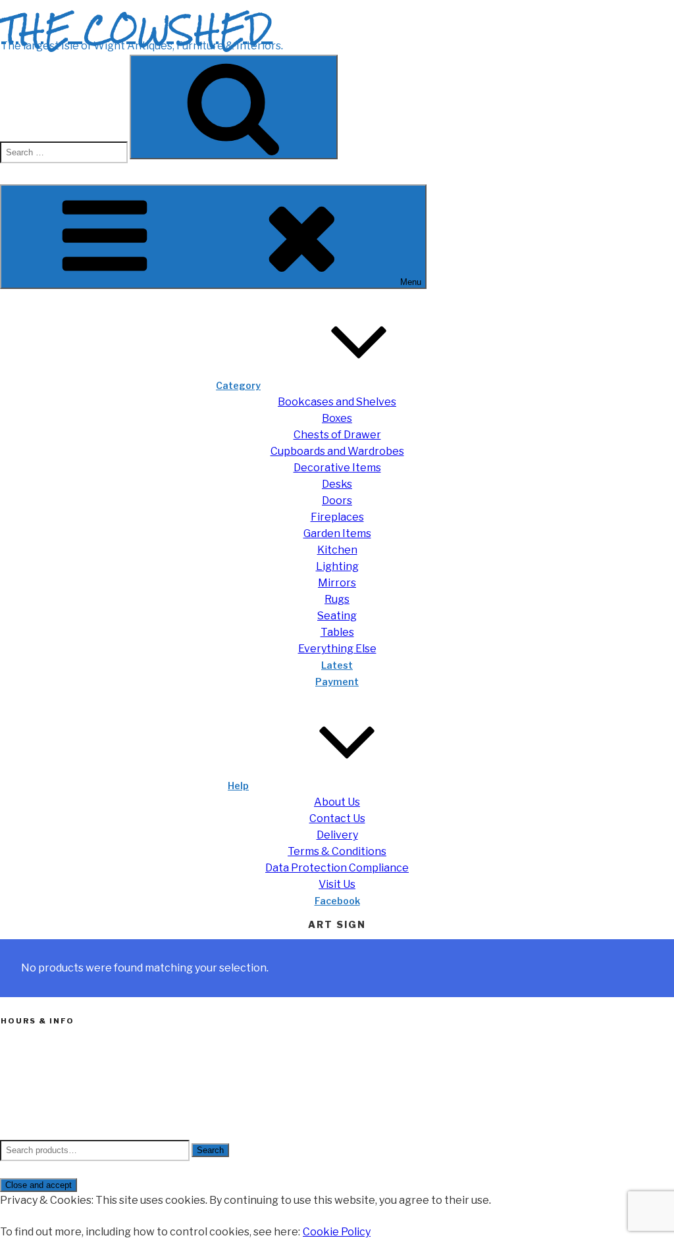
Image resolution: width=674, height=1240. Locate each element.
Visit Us (337, 884)
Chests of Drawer (337, 434)
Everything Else (337, 648)
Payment (337, 681)
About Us (337, 802)
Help (238, 785)
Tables (337, 632)
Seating (337, 615)
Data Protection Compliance (337, 868)
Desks (337, 484)
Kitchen (337, 550)
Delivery (337, 835)
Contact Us (337, 818)
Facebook (337, 900)
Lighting (337, 566)
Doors (337, 500)
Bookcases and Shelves (337, 402)
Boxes (337, 418)
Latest (337, 665)
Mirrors (337, 583)
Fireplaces (337, 517)
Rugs (337, 599)
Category (238, 385)
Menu (410, 282)
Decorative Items (337, 467)
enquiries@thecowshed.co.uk (65, 1116)
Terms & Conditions (337, 851)
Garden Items (337, 533)
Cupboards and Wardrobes (337, 451)
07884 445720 (34, 1100)
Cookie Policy (337, 1232)
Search (210, 1150)
